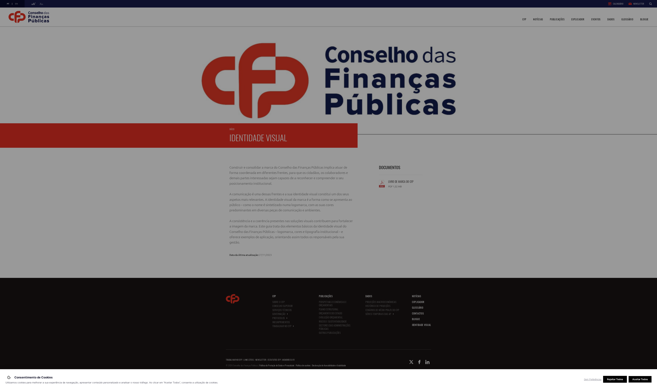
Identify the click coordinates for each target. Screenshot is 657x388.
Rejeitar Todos (615, 379)
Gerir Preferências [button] (592, 379)
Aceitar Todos (640, 379)
